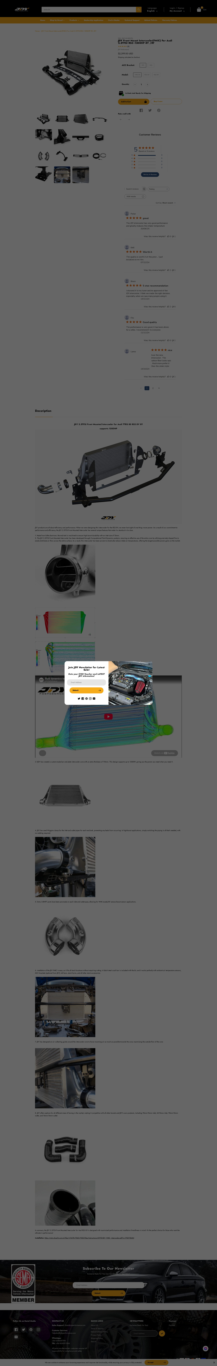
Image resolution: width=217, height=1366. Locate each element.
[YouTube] (94, 698)
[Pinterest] (86, 698)
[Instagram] (90, 698)
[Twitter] (79, 698)
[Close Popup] (149, 664)
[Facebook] (83, 698)
